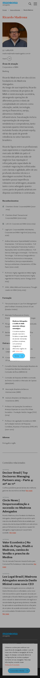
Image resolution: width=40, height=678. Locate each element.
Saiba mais (19, 351)
